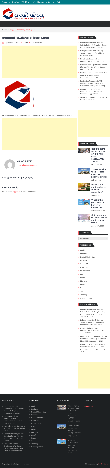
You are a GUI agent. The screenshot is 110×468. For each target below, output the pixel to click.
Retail (82, 284)
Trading (83, 295)
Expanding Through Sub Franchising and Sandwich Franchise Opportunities (91, 91)
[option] (39, 2)
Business (83, 254)
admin (25, 43)
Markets (83, 281)
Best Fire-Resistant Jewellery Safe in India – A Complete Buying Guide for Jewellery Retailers (94, 45)
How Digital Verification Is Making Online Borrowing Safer (37, 2)
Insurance (84, 267)
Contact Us (88, 406)
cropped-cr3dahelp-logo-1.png (18, 178)
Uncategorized (86, 298)
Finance (83, 260)
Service (83, 288)
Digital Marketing (87, 257)
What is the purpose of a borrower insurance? (97, 204)
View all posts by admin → (28, 165)
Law (82, 274)
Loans (82, 278)
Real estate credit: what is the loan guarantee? (98, 188)
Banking (83, 250)
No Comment (36, 43)
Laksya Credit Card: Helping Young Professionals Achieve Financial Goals (92, 53)
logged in (16, 192)
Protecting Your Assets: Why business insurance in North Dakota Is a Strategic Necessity (92, 83)
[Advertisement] (39, 62)
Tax (81, 291)
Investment (85, 271)
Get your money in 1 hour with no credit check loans (99, 219)
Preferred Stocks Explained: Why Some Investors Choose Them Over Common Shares (93, 75)
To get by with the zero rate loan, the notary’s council (99, 173)
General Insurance (87, 264)
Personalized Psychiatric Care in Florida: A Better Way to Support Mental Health (93, 67)
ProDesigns (103, 464)
